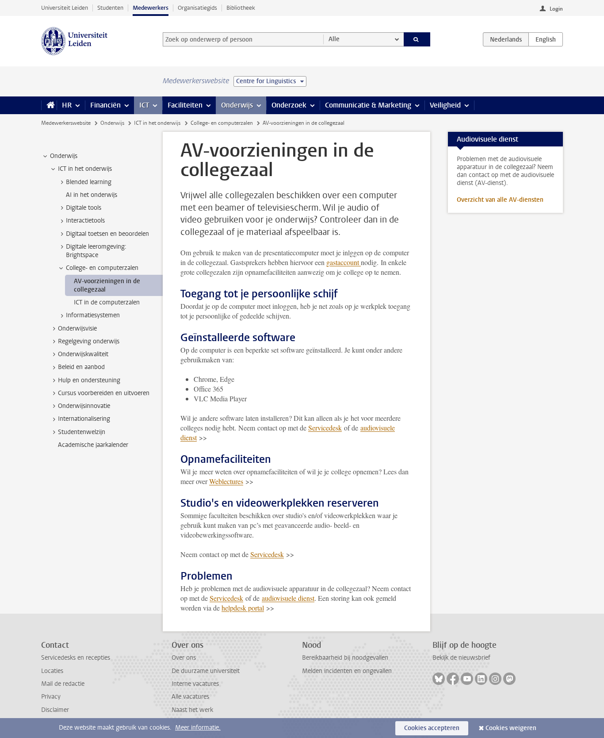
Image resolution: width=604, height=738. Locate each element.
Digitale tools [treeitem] (83, 208)
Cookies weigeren (510, 728)
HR (67, 105)
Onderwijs (237, 105)
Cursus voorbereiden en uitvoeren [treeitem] (103, 393)
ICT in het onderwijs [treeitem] (85, 169)
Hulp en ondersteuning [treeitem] (89, 380)
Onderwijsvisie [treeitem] (77, 328)
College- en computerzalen (222, 123)
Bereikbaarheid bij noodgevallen (345, 657)
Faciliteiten (185, 105)
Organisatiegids (197, 8)
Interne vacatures (195, 684)
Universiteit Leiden (64, 8)
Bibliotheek (240, 8)
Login (556, 8)
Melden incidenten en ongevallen (347, 671)
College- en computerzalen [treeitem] (102, 268)
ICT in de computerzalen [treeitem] (107, 302)
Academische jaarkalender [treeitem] (93, 445)
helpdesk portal (243, 607)
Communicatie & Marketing (368, 105)
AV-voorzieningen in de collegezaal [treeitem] (107, 285)
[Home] (49, 105)
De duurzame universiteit (206, 671)
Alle (334, 39)
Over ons (184, 657)
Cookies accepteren (431, 728)
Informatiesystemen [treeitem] (93, 315)
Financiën (105, 105)
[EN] (545, 39)
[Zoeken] (417, 39)
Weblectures (226, 481)
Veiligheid (445, 105)
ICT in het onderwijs (157, 123)
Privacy (51, 696)
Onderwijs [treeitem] (63, 156)
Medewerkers (150, 8)
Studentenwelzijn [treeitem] (81, 432)
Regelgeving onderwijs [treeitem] (88, 341)
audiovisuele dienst (288, 598)
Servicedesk (325, 427)
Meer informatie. (198, 727)
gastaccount (343, 262)
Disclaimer (55, 710)
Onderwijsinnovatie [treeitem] (84, 406)
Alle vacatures (190, 696)
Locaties (52, 671)
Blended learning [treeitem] (88, 182)
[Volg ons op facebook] (453, 679)
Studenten (110, 8)
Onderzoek (288, 105)
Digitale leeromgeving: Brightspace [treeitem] (96, 250)
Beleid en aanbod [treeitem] (81, 367)
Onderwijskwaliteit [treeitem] (83, 354)
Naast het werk (192, 710)
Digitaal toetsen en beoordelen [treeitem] (107, 234)
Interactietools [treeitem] (85, 220)
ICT (144, 105)
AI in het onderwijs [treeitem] (91, 195)
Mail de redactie (62, 684)
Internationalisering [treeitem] (84, 419)
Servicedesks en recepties (75, 657)
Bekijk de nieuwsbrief (461, 657)
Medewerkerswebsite (66, 123)
